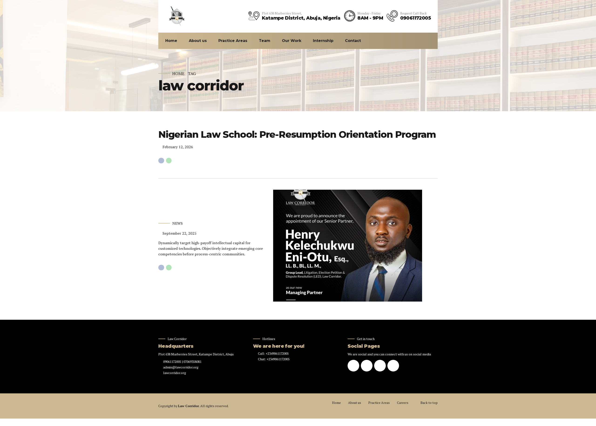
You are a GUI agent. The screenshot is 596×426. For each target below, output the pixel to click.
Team (264, 40)
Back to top (429, 402)
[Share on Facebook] (161, 161)
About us (198, 40)
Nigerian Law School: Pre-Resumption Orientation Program (297, 134)
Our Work (291, 40)
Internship (323, 40)
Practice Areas (232, 40)
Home (171, 40)
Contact (353, 40)
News (177, 223)
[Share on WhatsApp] (169, 161)
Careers (402, 402)
